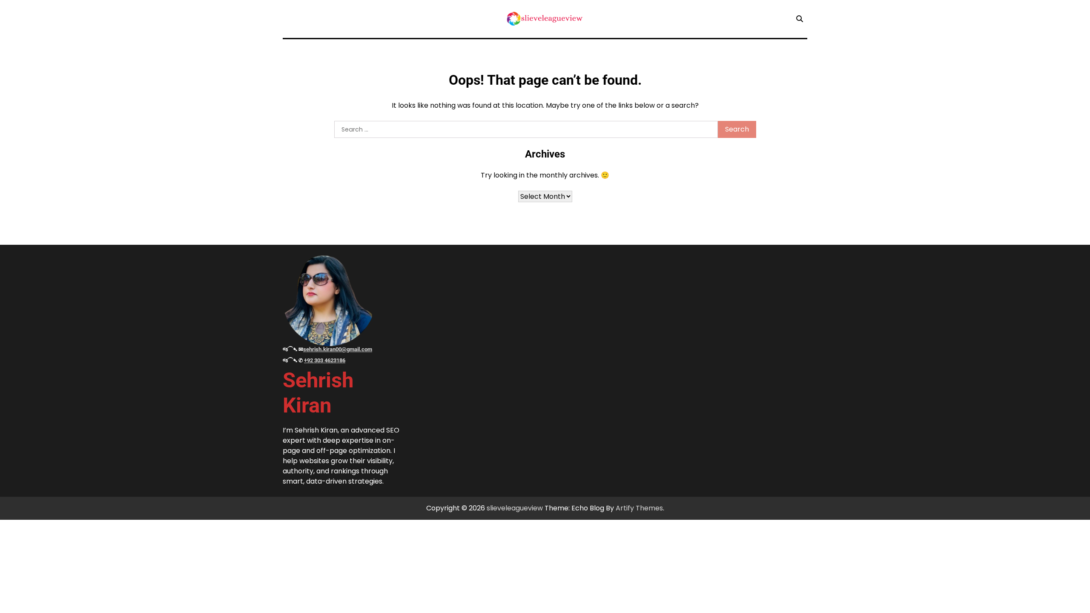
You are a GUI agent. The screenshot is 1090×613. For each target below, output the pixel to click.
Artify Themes (639, 508)
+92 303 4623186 (324, 360)
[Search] (799, 18)
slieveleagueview (515, 508)
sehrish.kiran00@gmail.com (337, 349)
